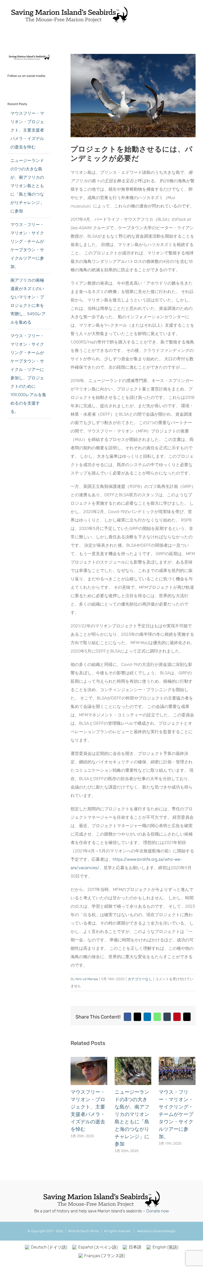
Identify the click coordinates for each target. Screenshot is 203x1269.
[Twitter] (15, 85)
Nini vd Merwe (87, 979)
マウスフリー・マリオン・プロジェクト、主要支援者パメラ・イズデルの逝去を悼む (27, 130)
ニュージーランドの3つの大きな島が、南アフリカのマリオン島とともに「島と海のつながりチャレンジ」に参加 (27, 185)
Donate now (157, 1210)
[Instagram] (28, 85)
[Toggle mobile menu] (194, 13)
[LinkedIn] (35, 85)
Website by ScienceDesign (156, 1231)
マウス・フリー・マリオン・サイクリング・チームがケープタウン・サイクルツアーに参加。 (176, 1114)
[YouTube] (22, 85)
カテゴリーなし (140, 979)
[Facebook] (8, 85)
